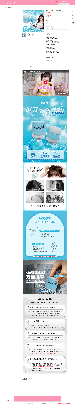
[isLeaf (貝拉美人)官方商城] (11, 3)
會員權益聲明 (44, 403)
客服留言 (43, 402)
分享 (48, 60)
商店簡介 (28, 402)
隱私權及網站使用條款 (30, 403)
